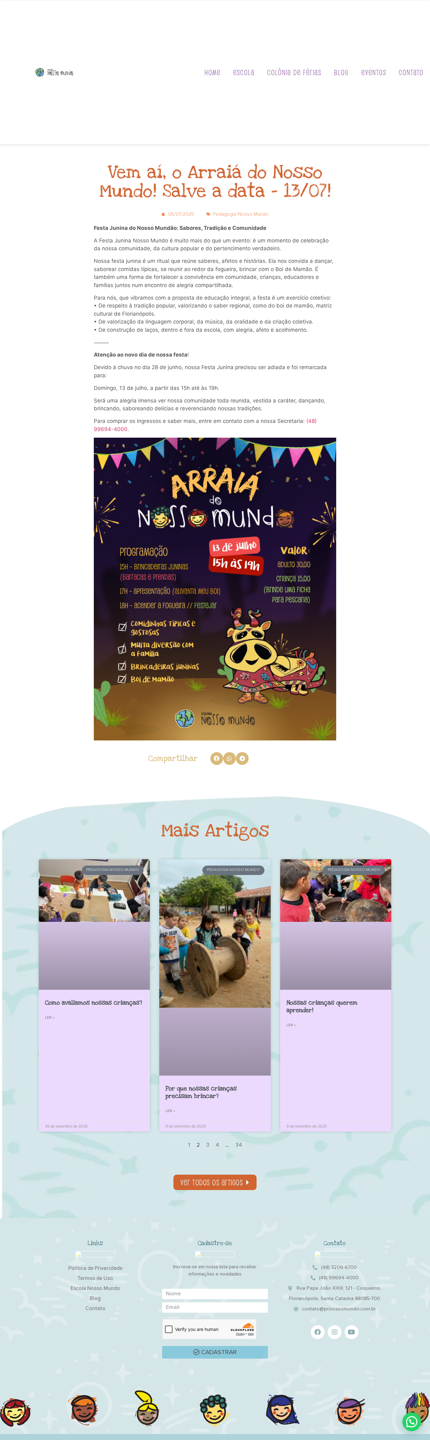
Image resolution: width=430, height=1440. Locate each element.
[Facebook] (318, 1332)
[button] (216, 758)
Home (213, 72)
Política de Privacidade (95, 1268)
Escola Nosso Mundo (95, 1288)
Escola (244, 72)
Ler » (49, 1018)
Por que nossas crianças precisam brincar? (201, 1092)
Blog (341, 72)
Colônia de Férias (294, 72)
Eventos (373, 72)
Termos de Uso (95, 1278)
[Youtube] (352, 1332)
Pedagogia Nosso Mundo (241, 214)
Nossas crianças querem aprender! (322, 1006)
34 (238, 1145)
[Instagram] (335, 1332)
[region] (82, 1390)
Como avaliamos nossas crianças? (93, 1003)
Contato (411, 72)
